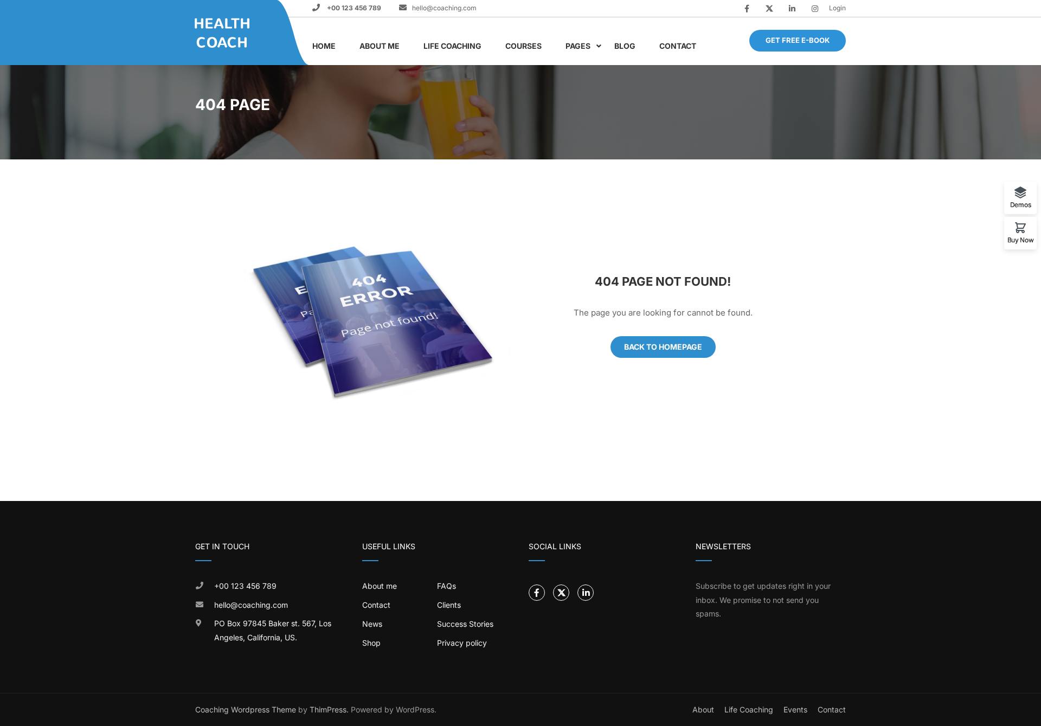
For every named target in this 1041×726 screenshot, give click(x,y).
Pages (578, 45)
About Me (379, 45)
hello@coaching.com (444, 8)
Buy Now (1020, 239)
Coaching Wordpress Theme (245, 709)
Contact (677, 45)
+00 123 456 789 (353, 8)
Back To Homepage (663, 346)
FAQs (446, 585)
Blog (624, 45)
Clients (449, 604)
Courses (523, 45)
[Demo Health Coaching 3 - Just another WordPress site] (236, 33)
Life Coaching (452, 45)
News (372, 623)
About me (379, 585)
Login (837, 8)
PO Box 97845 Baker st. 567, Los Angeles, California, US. (272, 630)
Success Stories (465, 623)
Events (795, 709)
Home (324, 45)
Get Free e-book (798, 40)
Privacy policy (462, 642)
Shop (371, 642)
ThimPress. (329, 709)
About (703, 709)
